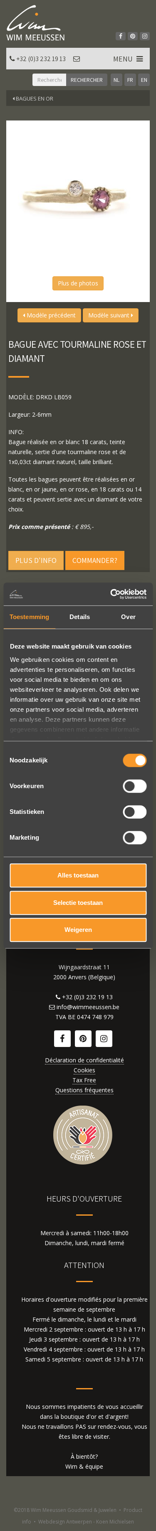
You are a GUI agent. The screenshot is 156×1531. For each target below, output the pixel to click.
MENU (123, 59)
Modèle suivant (109, 315)
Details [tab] (79, 616)
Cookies (84, 1070)
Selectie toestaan (78, 902)
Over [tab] (128, 616)
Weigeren (78, 929)
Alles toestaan (78, 875)
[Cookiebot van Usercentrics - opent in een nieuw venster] (111, 594)
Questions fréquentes (84, 1090)
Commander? (94, 560)
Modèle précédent (50, 315)
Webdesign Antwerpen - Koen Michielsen (86, 1521)
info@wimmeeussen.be (88, 1007)
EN (144, 80)
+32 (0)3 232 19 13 (41, 58)
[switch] (134, 786)
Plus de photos (78, 283)
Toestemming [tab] (29, 616)
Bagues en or (34, 98)
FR (130, 80)
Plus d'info (36, 560)
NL (116, 80)
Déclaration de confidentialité (84, 1060)
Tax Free (84, 1080)
